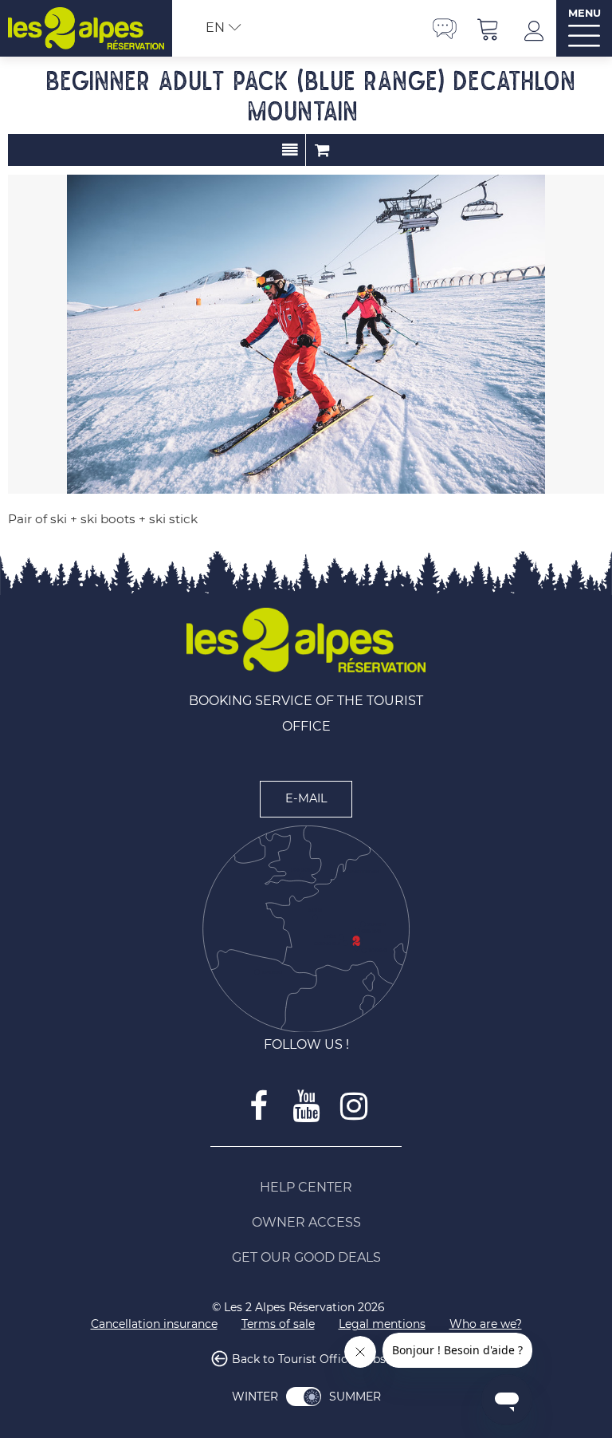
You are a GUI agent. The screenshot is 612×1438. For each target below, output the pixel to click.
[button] (488, 28)
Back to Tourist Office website (316, 1360)
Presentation (289, 150)
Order (322, 150)
